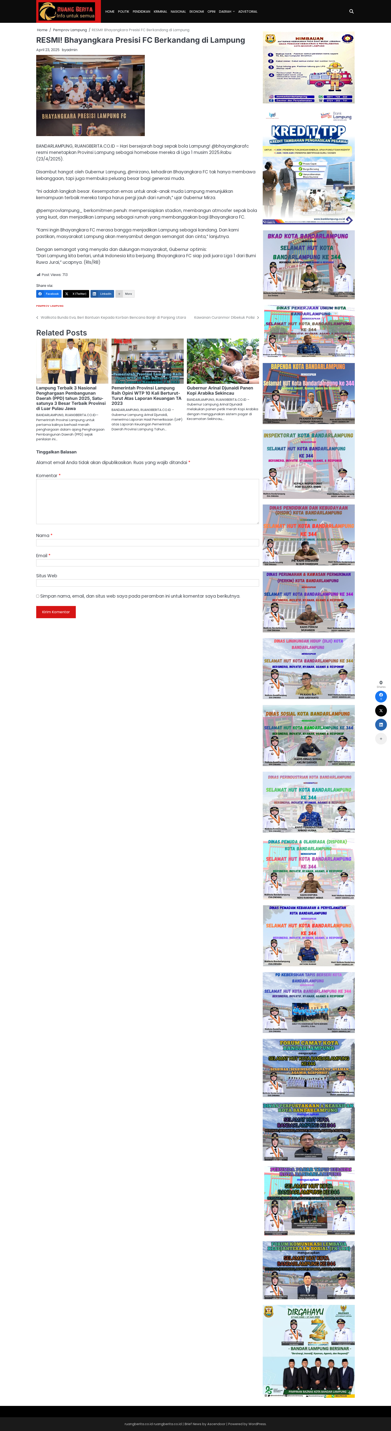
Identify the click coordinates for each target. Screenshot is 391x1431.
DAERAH (225, 11)
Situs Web (46, 576)
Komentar (48, 476)
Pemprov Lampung (50, 306)
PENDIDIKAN (141, 11)
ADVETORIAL (247, 11)
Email (43, 556)
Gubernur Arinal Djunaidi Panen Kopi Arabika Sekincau (220, 390)
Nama (44, 536)
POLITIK (123, 11)
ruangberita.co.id (168, 1424)
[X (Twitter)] (381, 711)
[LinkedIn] (381, 725)
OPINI (211, 11)
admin (71, 49)
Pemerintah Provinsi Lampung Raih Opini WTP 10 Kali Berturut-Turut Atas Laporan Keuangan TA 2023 (146, 395)
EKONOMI (197, 11)
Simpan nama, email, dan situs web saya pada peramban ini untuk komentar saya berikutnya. (140, 596)
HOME (109, 11)
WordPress (257, 1424)
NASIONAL (178, 11)
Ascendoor (216, 1424)
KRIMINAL (160, 11)
